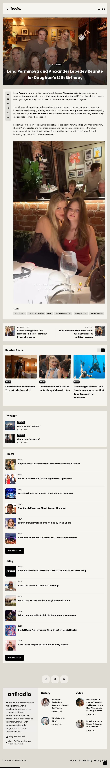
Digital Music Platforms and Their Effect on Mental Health (47, 630)
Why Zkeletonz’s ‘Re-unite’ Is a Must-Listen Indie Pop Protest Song (52, 570)
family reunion (81, 313)
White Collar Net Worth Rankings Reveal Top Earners (45, 478)
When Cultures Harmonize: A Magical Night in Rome (44, 600)
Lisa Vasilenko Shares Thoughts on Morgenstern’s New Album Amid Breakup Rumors (94, 705)
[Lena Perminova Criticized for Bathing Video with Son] (55, 367)
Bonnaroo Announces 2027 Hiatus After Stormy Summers (47, 537)
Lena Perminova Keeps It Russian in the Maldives (94, 724)
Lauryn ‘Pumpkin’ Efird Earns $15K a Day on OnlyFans (44, 523)
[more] (8, 117)
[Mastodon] (64, 679)
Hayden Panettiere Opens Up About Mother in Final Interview (49, 463)
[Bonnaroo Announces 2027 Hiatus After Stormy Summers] (10, 538)
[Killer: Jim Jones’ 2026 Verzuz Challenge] (10, 586)
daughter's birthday (63, 313)
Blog (20, 582)
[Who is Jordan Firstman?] (10, 425)
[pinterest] (8, 103)
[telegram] (8, 108)
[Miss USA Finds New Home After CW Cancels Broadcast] (10, 493)
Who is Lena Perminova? (28, 439)
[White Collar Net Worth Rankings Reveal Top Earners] (10, 479)
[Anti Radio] (13, 9)
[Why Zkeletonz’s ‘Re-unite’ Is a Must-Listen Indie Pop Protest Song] (10, 571)
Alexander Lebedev (36, 313)
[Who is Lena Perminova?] (10, 438)
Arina (49, 313)
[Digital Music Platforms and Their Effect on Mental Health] (10, 630)
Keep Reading (22, 430)
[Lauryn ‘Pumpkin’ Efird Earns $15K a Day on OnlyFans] (10, 523)
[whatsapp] (8, 112)
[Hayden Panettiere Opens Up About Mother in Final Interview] (10, 464)
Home (51, 65)
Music (20, 567)
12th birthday (19, 313)
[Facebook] (46, 679)
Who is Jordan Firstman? (28, 426)
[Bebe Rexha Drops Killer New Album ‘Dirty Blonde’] (10, 645)
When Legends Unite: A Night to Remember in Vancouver (47, 615)
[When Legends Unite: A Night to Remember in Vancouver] (10, 615)
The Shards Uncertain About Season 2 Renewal (42, 508)
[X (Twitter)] (55, 679)
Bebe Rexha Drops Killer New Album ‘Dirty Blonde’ (43, 644)
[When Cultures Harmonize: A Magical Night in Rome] (10, 600)
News (58, 65)
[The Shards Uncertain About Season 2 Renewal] (10, 508)
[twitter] (8, 99)
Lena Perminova (96, 313)
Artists (21, 422)
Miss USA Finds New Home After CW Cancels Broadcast (46, 493)
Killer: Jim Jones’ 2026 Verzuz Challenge (38, 585)
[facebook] (8, 94)
